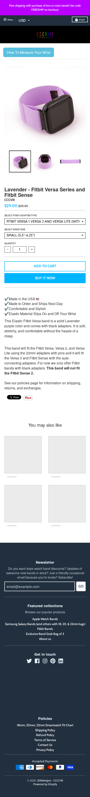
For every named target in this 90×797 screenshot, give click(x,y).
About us (45, 639)
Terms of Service (45, 740)
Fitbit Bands (45, 629)
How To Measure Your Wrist (28, 52)
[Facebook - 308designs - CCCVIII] (37, 661)
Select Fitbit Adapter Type (20, 215)
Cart (82, 19)
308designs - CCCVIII (50, 780)
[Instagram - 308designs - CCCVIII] (45, 661)
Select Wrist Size (14, 229)
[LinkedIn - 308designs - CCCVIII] (60, 661)
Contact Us (45, 745)
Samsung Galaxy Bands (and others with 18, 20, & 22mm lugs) (45, 624)
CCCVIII (9, 200)
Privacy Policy (45, 750)
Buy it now (45, 278)
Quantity (10, 243)
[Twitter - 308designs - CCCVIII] (29, 661)
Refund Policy (45, 735)
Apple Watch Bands (45, 619)
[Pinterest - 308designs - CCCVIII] (52, 661)
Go (80, 586)
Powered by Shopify (45, 784)
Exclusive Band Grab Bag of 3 (45, 634)
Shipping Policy (45, 730)
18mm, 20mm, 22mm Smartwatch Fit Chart (45, 725)
